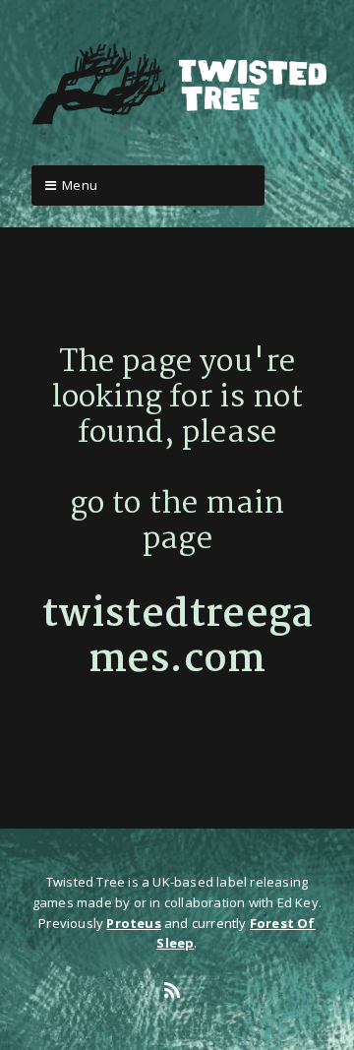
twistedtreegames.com (177, 638)
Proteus (133, 923)
